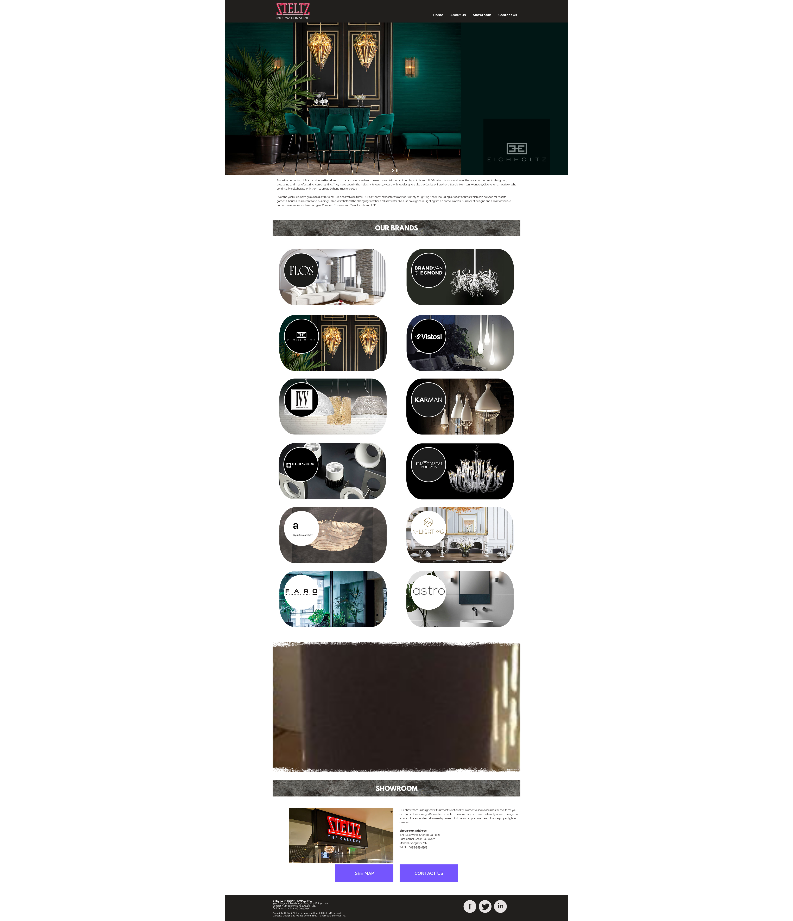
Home (438, 15)
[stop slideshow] (397, 170)
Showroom (482, 15)
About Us (458, 15)
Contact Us (507, 15)
